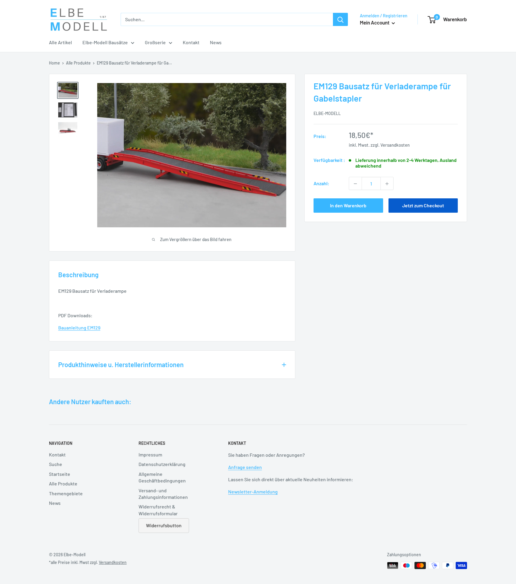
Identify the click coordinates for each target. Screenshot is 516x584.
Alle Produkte (78, 62)
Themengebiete (66, 493)
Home (54, 62)
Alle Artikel (60, 42)
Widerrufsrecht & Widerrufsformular (158, 510)
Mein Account (375, 22)
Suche (55, 464)
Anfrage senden (245, 467)
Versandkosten (395, 145)
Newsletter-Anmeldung (253, 491)
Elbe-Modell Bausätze (105, 42)
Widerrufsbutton (164, 525)
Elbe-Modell (327, 113)
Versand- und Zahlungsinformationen (163, 494)
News (216, 42)
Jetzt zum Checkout (423, 206)
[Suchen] (340, 19)
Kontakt (191, 42)
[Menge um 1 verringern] (355, 183)
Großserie (155, 42)
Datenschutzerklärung (162, 464)
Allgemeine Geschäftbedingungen (162, 477)
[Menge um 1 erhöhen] (387, 183)
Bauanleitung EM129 (79, 327)
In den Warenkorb (348, 206)
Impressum (150, 454)
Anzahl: (321, 183)
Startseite (59, 474)
